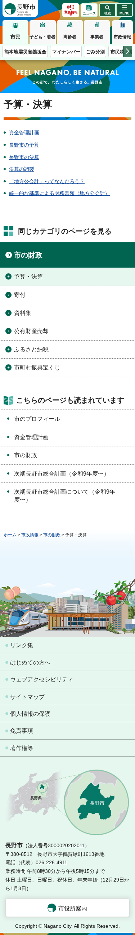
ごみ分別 (95, 52)
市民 (15, 37)
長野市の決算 (24, 157)
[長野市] (20, 8)
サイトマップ (27, 697)
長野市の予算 (24, 145)
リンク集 (21, 645)
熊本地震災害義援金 (25, 52)
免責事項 (21, 731)
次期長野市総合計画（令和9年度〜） (61, 474)
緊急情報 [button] (70, 12)
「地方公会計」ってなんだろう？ (47, 181)
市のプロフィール (37, 419)
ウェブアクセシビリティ (41, 679)
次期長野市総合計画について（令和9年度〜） (64, 496)
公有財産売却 (31, 331)
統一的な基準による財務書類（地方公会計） (59, 193)
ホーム (10, 534)
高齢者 (69, 36)
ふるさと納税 (31, 349)
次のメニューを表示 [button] (127, 51)
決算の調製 (21, 169)
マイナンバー (66, 52)
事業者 (96, 36)
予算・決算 (28, 276)
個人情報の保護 (30, 714)
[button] (107, 10)
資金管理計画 (24, 132)
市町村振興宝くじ (37, 367)
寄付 (20, 295)
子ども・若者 (42, 36)
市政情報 (122, 36)
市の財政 (28, 255)
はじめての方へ (30, 662)
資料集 (22, 313)
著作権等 (21, 748)
